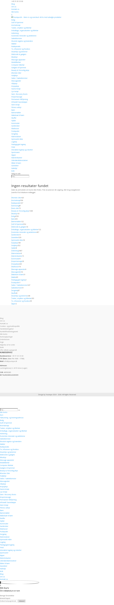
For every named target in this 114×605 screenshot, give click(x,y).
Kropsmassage (16, 97)
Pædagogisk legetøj (18, 144)
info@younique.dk (10, 361)
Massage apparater (18, 60)
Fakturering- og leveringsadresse (11, 418)
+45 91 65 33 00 (17, 356)
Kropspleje (15, 86)
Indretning (15, 33)
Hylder (13, 121)
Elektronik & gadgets (18, 54)
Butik (2, 347)
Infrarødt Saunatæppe (19, 102)
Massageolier (16, 81)
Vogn (2, 342)
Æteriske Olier (16, 73)
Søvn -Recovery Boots (19, 94)
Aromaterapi (15, 25)
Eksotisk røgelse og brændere (22, 41)
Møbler (13, 44)
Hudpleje (14, 75)
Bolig (13, 20)
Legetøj (14, 142)
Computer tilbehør (17, 65)
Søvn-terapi (15, 105)
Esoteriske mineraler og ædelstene (23, 36)
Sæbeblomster (16, 38)
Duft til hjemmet (17, 22)
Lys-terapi (14, 91)
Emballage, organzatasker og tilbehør (24, 30)
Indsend (21, 601)
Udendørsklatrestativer (19, 160)
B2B (12, 171)
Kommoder (15, 123)
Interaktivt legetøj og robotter (22, 150)
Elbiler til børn (16, 163)
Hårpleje (14, 83)
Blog (13, 4)
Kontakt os (15, 9)
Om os (13, 7)
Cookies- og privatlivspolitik (10, 326)
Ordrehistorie (4, 339)
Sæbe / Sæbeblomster (19, 78)
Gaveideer (15, 166)
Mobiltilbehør (16, 62)
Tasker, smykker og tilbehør (21, 28)
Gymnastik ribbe (17, 139)
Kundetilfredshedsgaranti (9, 331)
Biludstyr (14, 57)
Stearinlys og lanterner (19, 52)
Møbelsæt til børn (17, 115)
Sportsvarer (15, 152)
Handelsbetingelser (7, 329)
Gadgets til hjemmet (18, 67)
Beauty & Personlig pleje (20, 70)
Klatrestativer (16, 136)
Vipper (13, 155)
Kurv (1, 415)
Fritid (13, 147)
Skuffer (13, 118)
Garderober (15, 126)
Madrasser (15, 128)
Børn (13, 110)
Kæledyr (14, 168)
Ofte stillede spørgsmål (8, 350)
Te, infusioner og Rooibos (20, 49)
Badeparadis (15, 46)
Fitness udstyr (16, 107)
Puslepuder (15, 131)
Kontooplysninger (6, 337)
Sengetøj (14, 134)
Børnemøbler (16, 112)
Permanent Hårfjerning (19, 99)
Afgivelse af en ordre (7, 345)
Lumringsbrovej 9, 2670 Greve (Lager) (13, 368)
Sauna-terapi (15, 89)
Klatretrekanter (16, 158)
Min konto (15, 12)
